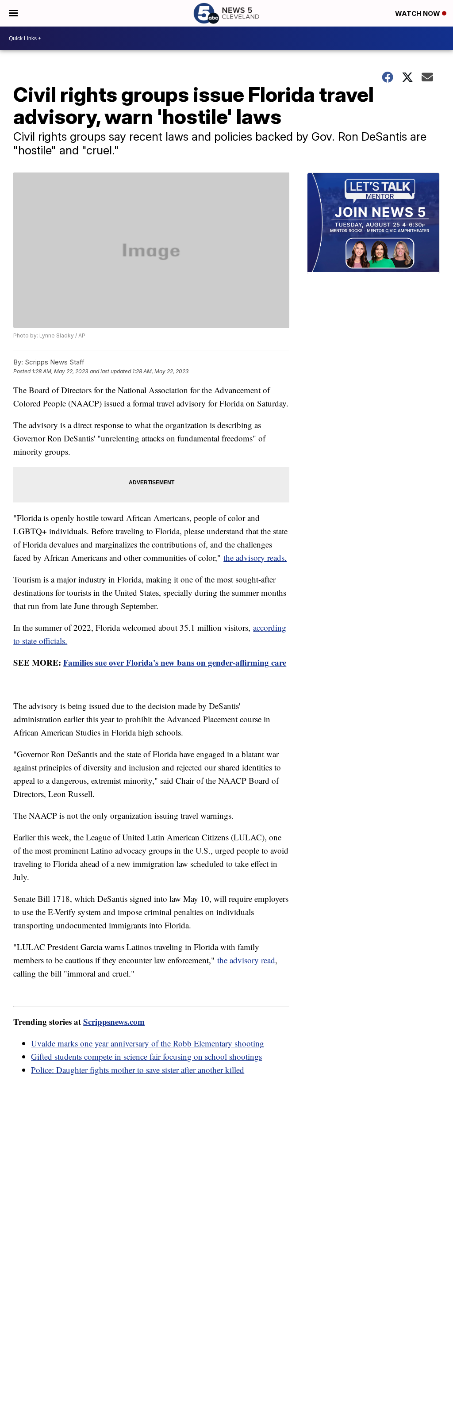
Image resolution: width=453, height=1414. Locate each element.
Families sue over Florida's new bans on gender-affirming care (174, 662)
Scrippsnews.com (114, 1021)
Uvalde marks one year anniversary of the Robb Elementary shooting (147, 1043)
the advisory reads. (255, 557)
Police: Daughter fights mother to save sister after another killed (137, 1069)
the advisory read (245, 960)
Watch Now (418, 13)
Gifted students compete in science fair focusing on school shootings (146, 1056)
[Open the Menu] (13, 13)
